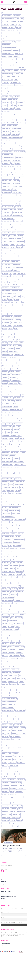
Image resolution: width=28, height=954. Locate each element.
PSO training (18, 617)
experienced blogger (7, 334)
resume (4, 638)
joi (14, 426)
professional (13, 594)
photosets (19, 562)
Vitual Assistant (19, 797)
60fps (7, 21)
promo (17, 609)
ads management (7, 39)
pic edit (22, 565)
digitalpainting (6, 290)
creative (19, 247)
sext (20, 675)
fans (17, 337)
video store (5, 791)
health (10, 389)
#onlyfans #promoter (8, 18)
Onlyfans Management (8, 516)
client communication (8, 177)
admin (4, 30)
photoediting (14, 559)
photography (5, 562)
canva (3, 169)
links (16, 438)
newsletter (20, 496)
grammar (4, 371)
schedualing (20, 649)
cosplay (12, 244)
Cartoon (4, 172)
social (18, 690)
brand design (5, 131)
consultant (5, 209)
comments (5, 203)
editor (15, 305)
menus (22, 473)
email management (7, 311)
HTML (23, 394)
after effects (5, 59)
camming (18, 166)
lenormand (15, 432)
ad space (4, 27)
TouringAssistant (6, 759)
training (4, 762)
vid (11, 776)
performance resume (8, 536)
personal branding (19, 539)
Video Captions (11, 779)
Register (3, 881)
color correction (17, 192)
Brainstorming (21, 122)
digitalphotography (17, 290)
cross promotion (6, 253)
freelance (16, 360)
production (5, 594)
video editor (14, 785)
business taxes (16, 160)
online (3, 504)
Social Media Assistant (16, 693)
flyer (19, 357)
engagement (5, 322)
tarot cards (5, 736)
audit (16, 79)
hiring (10, 392)
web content (15, 803)
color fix (13, 195)
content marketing (7, 221)
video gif (22, 785)
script (22, 655)
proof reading (14, 614)
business (18, 143)
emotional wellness (7, 316)
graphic (18, 371)
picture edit (5, 568)
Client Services (20, 177)
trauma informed (13, 765)
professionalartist (7, 603)
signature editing (13, 681)
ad (19, 24)
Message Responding (7, 478)
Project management (7, 609)
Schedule (4, 652)
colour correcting (15, 198)
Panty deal (16, 530)
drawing (16, 299)
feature (19, 339)
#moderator (16, 15)
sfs (9, 678)
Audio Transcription (7, 79)
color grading (20, 195)
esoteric (4, 328)
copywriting (5, 244)
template (4, 748)
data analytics (6, 276)
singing (21, 681)
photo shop (17, 551)
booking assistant (7, 117)
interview (18, 421)
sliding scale (14, 687)
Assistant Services (7, 73)
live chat (15, 441)
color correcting (6, 192)
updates (11, 774)
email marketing (19, 311)
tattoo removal (6, 739)
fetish (16, 342)
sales (22, 646)
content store (6, 230)
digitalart (22, 284)
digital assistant (6, 284)
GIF (14, 366)
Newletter (12, 496)
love (12, 447)
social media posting (7, 707)
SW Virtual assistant (17, 730)
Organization (5, 525)
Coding (4, 189)
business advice (6, 146)
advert (18, 41)
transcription (20, 762)
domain (4, 299)
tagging (8, 733)
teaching (4, 745)
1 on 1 (17, 18)
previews (4, 585)
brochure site (17, 140)
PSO (12, 617)
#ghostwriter (5, 12)
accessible (20, 21)
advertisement (6, 44)
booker (12, 108)
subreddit (4, 727)
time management (12, 750)
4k (2, 21)
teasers (17, 745)
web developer (6, 805)
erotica (4, 325)
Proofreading (5, 617)
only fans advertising (14, 507)
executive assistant (7, 331)
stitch (15, 719)
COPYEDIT (4, 235)
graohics (11, 371)
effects (11, 308)
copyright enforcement (15, 238)
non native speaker (7, 502)
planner (19, 568)
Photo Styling (5, 554)
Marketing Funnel (18, 461)
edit (23, 302)
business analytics (7, 148)
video (3, 779)
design (18, 279)
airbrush (19, 59)
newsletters (5, 499)
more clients (15, 487)
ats (22, 73)
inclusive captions (7, 406)
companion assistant (7, 206)
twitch (16, 768)
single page (5, 684)
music (3, 490)
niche (12, 499)
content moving (6, 224)
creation (13, 247)
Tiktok (4, 750)
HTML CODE (5, 397)
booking (18, 108)
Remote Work (14, 632)
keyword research (7, 429)
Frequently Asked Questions (8, 896)
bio (20, 93)
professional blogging (8, 597)
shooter (4, 681)
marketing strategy (7, 464)
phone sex (17, 542)
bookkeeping (21, 120)
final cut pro (10, 348)
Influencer (12, 412)
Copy (13, 232)
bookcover (5, 108)
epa (20, 322)
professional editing (7, 600)
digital (10, 282)
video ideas (5, 788)
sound (3, 713)
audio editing (15, 76)
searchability (5, 664)
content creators (17, 215)
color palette (5, 198)
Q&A (14, 623)
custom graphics (6, 264)
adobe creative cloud (13, 33)
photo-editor (5, 559)
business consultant (19, 151)
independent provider (16, 409)
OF (19, 502)
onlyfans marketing (7, 519)
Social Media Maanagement (9, 698)
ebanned (17, 302)
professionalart (19, 600)
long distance (5, 447)
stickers (10, 719)
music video (10, 490)
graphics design (13, 383)
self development (15, 664)
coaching (15, 186)
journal (18, 426)
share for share (21, 678)
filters (3, 348)
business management (8, 157)
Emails (10, 313)
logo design (5, 444)
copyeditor (20, 235)
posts (20, 577)
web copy (22, 803)
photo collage (17, 545)
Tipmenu (4, 753)
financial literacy (19, 354)
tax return (15, 742)
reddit (17, 626)
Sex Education (16, 672)
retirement (15, 640)
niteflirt (17, 499)
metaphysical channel (8, 481)
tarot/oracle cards (15, 736)
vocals (9, 800)
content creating (6, 212)
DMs (23, 296)
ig (22, 397)
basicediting (14, 91)
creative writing (6, 250)
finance (18, 348)
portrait (19, 574)
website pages (16, 817)
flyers (3, 360)
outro (11, 528)
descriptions (10, 279)
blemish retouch (6, 102)
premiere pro (5, 583)
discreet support (6, 296)
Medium (17, 467)
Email (16, 308)
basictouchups (6, 93)
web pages (13, 808)
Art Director (9, 70)
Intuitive (9, 423)
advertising (16, 50)
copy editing (20, 232)
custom (16, 256)
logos (19, 444)
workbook (21, 823)
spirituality (17, 716)
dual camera (5, 302)
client (23, 175)
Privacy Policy (4, 946)
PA (15, 528)
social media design (7, 695)
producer (14, 588)
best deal (14, 93)
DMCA (18, 296)
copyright (4, 238)
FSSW (18, 363)
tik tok (19, 748)
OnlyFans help (16, 513)
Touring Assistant (18, 756)
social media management (9, 701)
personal (18, 536)
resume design (12, 638)
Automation (5, 82)
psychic (4, 620)
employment (17, 316)
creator (15, 250)
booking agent (6, 111)
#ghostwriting (15, 12)
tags (19, 733)
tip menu (22, 750)
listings (9, 441)
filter (19, 345)
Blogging (4, 105)
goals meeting (6, 368)
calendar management (8, 166)
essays (10, 328)
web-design (5, 811)
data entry (14, 276)
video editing (5, 785)
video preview (21, 788)
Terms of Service (5, 943)
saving (4, 649)
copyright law (20, 241)
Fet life (10, 342)
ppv (3, 580)
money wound (6, 487)
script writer (5, 658)
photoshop (5, 565)
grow (20, 383)
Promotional (5, 614)
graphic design (6, 374)
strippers (4, 724)
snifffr (13, 690)
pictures (12, 568)
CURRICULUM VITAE (7, 256)
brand (3, 125)
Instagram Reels (14, 415)
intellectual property (16, 418)
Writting (15, 826)
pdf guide (20, 533)
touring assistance (7, 756)
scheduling (19, 652)
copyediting (12, 235)
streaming (11, 721)
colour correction (6, 201)
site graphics (5, 687)
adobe (4, 33)
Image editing (5, 403)
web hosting (5, 808)
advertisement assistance (9, 47)
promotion (22, 612)
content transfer (16, 230)
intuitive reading (17, 423)
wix (8, 823)
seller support (6, 669)
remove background (7, 635)
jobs (10, 426)
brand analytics (6, 128)
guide (9, 386)
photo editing (13, 548)
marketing (16, 458)
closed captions (6, 183)
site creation (21, 684)
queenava (20, 623)
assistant (22, 70)
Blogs (10, 105)
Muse (21, 487)
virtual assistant (12, 794)
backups (4, 88)
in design (13, 403)
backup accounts (19, 85)
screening (4, 655)
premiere (17, 580)
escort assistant (18, 325)
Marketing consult (7, 461)
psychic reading (12, 620)
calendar (17, 163)
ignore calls (11, 400)
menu (17, 473)
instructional (5, 418)
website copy (16, 814)
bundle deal (11, 143)
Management (14, 452)
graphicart (5, 377)
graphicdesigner (16, 380)
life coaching (5, 435)
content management (8, 218)
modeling (4, 484)
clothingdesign (16, 183)
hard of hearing (17, 386)
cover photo (5, 247)
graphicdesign (6, 380)
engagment (14, 322)
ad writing (11, 27)
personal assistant (7, 539)
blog (14, 102)
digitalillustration (15, 287)
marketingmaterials (20, 464)
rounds (10, 646)
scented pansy (11, 649)
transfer (4, 765)
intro (3, 423)
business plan (19, 157)
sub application (18, 724)
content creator (6, 215)
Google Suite (15, 368)
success (23, 727)
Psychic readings (6, 623)
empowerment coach (8, 319)
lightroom (4, 438)
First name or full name (6, 912)
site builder (13, 684)
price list (11, 585)
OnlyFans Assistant (14, 510)
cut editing (5, 273)
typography (16, 771)
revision (12, 643)
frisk (14, 363)
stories (21, 719)
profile (15, 603)
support (4, 730)
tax (13, 739)
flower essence (12, 357)
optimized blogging (20, 519)
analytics (16, 65)
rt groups (16, 646)
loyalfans (18, 447)
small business (6, 690)
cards (23, 169)
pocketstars (19, 571)
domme (10, 299)
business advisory (17, 146)
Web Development (17, 805)
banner (11, 88)
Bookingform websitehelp (9, 120)
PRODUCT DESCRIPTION (17, 591)
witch (3, 823)
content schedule (18, 227)
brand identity (6, 134)
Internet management (8, 421)
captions (17, 169)
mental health (6, 470)
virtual (4, 794)
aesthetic (16, 56)
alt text (4, 65)
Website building (21, 811)
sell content (20, 666)
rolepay (4, 646)
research (17, 635)
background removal (7, 85)
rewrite (18, 643)
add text (18, 27)
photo (9, 545)
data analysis (21, 273)
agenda (13, 59)
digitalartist (5, 287)
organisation (14, 522)
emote (21, 313)
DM (14, 296)
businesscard (5, 163)
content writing (6, 232)
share (13, 678)
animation (5, 67)
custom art (5, 258)
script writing (14, 658)
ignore (4, 400)
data (14, 273)
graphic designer (16, 374)
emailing (4, 313)
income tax (5, 409)
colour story (16, 201)
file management (6, 345)
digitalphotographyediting (9, 293)
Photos (13, 562)
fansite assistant (6, 339)
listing (3, 441)
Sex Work (4, 675)
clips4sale (16, 180)
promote (15, 612)
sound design (10, 713)
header (4, 389)
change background (14, 172)
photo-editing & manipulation (10, 557)
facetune (4, 337)
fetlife (21, 342)
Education (4, 308)
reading (4, 626)
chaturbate (12, 175)
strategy (4, 721)
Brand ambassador (12, 125)
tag (3, 733)
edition (10, 305)
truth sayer (5, 768)
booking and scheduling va (9, 114)
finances (4, 351)
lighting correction (16, 435)
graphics (4, 383)
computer (18, 206)
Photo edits (22, 548)
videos (12, 791)
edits (20, 305)
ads (14, 36)
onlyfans (4, 510)
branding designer (7, 140)
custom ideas (16, 264)
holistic (16, 392)
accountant (5, 24)
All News (3, 901)
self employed (6, 666)
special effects (20, 713)
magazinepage (12, 449)
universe (4, 774)
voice (14, 800)
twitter (22, 768)
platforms (11, 571)
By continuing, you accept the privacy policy (13, 922)
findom (4, 357)
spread (4, 719)
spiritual (10, 716)
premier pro (9, 580)
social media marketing (8, 704)
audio (8, 76)
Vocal (3, 800)
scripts (21, 658)
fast (14, 339)
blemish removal (12, 99)
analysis (10, 65)
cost (18, 244)
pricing (4, 588)
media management (7, 467)
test (10, 748)
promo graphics (6, 612)
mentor (4, 473)
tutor (11, 768)
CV (10, 273)
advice (10, 56)
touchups (15, 753)
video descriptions (16, 782)
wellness (13, 820)
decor (3, 279)
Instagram (5, 415)
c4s (12, 163)
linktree (22, 438)
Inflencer (4, 412)
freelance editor (6, 363)
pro (9, 588)
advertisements (6, 50)
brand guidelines (15, 131)
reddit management (7, 629)
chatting (4, 175)
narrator (11, 493)
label (3, 432)
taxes (21, 742)
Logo (21, 441)
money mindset (19, 484)
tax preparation (6, 742)
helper (15, 389)
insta (18, 412)
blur (15, 105)
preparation (14, 583)
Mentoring (11, 473)
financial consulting (7, 354)
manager (23, 452)
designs (4, 282)
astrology (16, 73)
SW (9, 730)
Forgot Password (5, 884)
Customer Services (18, 267)
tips (10, 753)
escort (10, 325)
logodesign (13, 444)
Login (2, 879)
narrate (18, 490)
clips (10, 180)
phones (4, 545)
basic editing (5, 91)
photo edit (5, 548)
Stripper (18, 721)
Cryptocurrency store (18, 253)
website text (5, 820)
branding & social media (15, 137)
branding (4, 137)
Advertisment (19, 53)
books (3, 122)
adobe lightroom (6, 36)
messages (18, 478)
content (20, 209)
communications (14, 203)
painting (4, 530)
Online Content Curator (13, 504)
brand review (15, 134)
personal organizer (7, 542)
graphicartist (13, 377)
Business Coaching (7, 151)
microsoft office (20, 481)
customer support (7, 270)
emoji (15, 313)
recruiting (11, 626)
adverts (4, 56)
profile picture (6, 606)
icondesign (17, 397)
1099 (22, 18)
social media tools (20, 710)
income (16, 406)
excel (15, 328)
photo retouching (6, 551)
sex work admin (13, 675)
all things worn (16, 62)
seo (18, 669)
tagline (14, 733)
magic (19, 449)
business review (6, 160)
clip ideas (4, 180)
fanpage (11, 337)
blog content (20, 102)
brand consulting (16, 128)
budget (4, 143)
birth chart (17, 96)
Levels (3, 898)
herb (20, 389)
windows (19, 820)
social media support (7, 710)
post (24, 574)
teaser (11, 745)
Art (3, 70)
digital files (15, 284)
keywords (16, 429)
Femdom (4, 342)
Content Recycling (7, 227)
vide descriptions (18, 776)
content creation (17, 212)
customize (16, 270)
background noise (15, 82)
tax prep (18, 739)
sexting (4, 678)
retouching (5, 643)
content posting (17, 224)
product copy (5, 591)
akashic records (6, 62)
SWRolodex (12, 866)
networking (19, 493)
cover (22, 244)
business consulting (7, 154)
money (11, 484)
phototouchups (14, 565)
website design (6, 817)
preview (22, 583)
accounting (13, 24)
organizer (20, 525)
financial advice (13, 351)
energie (18, 319)
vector (17, 774)
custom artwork (14, 258)
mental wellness (16, 470)
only (23, 504)
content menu (18, 221)
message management (8, 475)
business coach (18, 148)
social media (5, 693)
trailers (20, 759)
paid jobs (20, 528)
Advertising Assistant (7, 53)
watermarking (6, 803)
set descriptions (6, 672)
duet (12, 302)
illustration (19, 400)
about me (13, 21)
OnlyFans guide (6, 513)
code (20, 186)
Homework (17, 394)
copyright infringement (8, 241)
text (14, 748)
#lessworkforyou (6, 15)
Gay (11, 366)
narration (4, 493)
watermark (20, 800)
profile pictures (16, 606)
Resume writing (6, 640)
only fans (4, 507)
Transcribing (11, 762)
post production (6, 577)
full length (5, 366)
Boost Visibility (11, 122)
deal (20, 276)
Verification (5, 776)
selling (13, 669)
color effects (5, 195)
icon (11, 397)
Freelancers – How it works (8, 894)
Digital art (16, 282)
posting (15, 577)
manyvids (12, 455)
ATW (3, 76)
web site (20, 808)
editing (4, 305)
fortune (9, 360)
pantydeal (13, 533)
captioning (10, 169)
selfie (13, 666)
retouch (22, 640)
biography (5, 96)
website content (6, 814)
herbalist (4, 392)
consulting (13, 209)
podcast (4, 574)
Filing (14, 345)
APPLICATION (21, 67)
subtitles (16, 727)
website (12, 811)
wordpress (13, 823)
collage (10, 189)
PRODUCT (21, 588)
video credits (5, 782)
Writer (4, 826)
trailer (15, 759)
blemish (4, 99)
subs (10, 727)
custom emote (15, 261)
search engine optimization (9, 661)
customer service (6, 267)
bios (11, 96)
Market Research (6, 458)
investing (4, 426)
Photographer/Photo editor (12, 846)
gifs (18, 366)
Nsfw (15, 502)
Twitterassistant (6, 771)
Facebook (17, 334)
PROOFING (22, 614)
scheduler (11, 652)
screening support (14, 655)
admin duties (11, 30)
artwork (16, 70)
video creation (21, 779)
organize (13, 525)
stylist (10, 724)
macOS (4, 449)
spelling (4, 716)
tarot (23, 733)
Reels (16, 629)
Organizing (5, 528)
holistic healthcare (7, 394)
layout (8, 432)
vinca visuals (19, 791)
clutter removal (6, 186)
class (18, 175)
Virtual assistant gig (7, 797)
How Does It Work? (6, 891)
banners (17, 88)
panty (10, 530)
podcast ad (11, 574)
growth (4, 386)
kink (22, 429)
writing (9, 826)
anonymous (13, 67)
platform (4, 571)
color (15, 189)
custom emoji (5, 261)
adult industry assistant (8, 41)
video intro (13, 788)
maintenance (5, 452)
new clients (5, 496)
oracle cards (5, 522)
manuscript (5, 455)
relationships (5, 632)
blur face (20, 105)
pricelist (17, 585)
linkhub (11, 438)
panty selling (5, 533)
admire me (19, 30)
